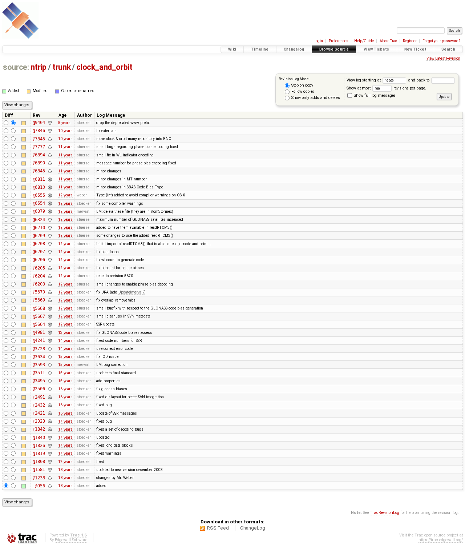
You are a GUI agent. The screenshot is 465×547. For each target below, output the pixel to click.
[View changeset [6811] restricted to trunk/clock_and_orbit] (50, 179)
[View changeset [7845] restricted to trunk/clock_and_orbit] (50, 138)
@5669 (39, 300)
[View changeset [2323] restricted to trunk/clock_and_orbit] (50, 421)
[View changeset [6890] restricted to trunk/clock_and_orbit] (50, 162)
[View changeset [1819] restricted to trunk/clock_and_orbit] (50, 453)
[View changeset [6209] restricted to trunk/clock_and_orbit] (50, 235)
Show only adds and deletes (315, 97)
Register (410, 41)
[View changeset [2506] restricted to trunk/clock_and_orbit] (50, 388)
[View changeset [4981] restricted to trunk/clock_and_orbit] (50, 332)
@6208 (39, 243)
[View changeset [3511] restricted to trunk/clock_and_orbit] (50, 372)
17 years (65, 421)
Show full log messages (374, 95)
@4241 (39, 340)
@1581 (39, 469)
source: (16, 67)
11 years (65, 147)
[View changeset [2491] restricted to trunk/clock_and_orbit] (50, 397)
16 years (65, 389)
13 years (65, 333)
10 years (65, 131)
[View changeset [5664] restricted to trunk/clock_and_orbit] (50, 324)
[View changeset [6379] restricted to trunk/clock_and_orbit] (50, 211)
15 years (65, 357)
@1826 (39, 445)
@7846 (39, 130)
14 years (65, 341)
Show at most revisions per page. (386, 88)
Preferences (338, 41)
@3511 (39, 372)
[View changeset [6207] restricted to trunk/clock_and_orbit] (50, 251)
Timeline (260, 49)
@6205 (39, 268)
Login (318, 41)
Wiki (232, 49)
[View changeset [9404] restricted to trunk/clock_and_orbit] (50, 122)
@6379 (39, 211)
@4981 (39, 332)
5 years (64, 123)
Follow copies (302, 91)
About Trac (388, 41)
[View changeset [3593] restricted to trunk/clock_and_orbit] (50, 364)
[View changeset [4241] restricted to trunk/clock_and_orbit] (50, 340)
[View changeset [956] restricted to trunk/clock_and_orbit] (50, 485)
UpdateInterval (130, 292)
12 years (65, 195)
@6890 (39, 162)
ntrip (38, 67)
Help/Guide (364, 41)
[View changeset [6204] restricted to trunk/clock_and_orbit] (50, 276)
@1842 (39, 429)
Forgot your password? (441, 41)
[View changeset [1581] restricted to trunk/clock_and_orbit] (50, 469)
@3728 (39, 348)
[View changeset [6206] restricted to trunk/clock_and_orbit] (50, 259)
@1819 (39, 453)
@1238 (39, 477)
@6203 (39, 284)
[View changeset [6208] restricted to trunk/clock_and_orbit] (50, 243)
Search (448, 49)
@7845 (39, 138)
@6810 (39, 187)
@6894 (39, 154)
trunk (61, 67)
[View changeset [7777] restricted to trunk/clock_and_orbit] (50, 146)
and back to (419, 80)
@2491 (39, 397)
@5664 (39, 324)
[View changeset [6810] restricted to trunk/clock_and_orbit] (50, 187)
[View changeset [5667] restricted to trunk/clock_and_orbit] (50, 316)
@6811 (39, 179)
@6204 (39, 276)
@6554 (39, 203)
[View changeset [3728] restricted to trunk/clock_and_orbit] (50, 348)
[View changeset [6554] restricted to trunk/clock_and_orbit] (50, 203)
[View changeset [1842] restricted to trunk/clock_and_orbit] (50, 429)
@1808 (39, 461)
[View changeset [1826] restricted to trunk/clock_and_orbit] (50, 445)
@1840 (39, 437)
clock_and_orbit (104, 67)
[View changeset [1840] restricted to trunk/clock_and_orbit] (50, 437)
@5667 (39, 316)
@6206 (39, 259)
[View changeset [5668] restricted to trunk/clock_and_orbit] (50, 308)
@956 (40, 485)
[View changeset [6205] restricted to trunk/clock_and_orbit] (50, 268)
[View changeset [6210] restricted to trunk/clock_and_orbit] (50, 227)
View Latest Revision (443, 58)
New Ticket (415, 49)
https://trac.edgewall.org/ (440, 540)
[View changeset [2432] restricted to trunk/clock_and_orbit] (50, 405)
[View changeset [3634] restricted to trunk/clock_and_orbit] (50, 356)
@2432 (39, 405)
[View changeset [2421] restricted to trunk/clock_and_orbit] (50, 413)
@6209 (39, 235)
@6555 (39, 195)
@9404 (39, 122)
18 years (65, 470)
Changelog (294, 49)
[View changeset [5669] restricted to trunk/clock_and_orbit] (50, 300)
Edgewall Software (71, 540)
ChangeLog (252, 528)
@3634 (39, 356)
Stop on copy (301, 85)
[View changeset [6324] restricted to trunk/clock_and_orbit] (50, 219)
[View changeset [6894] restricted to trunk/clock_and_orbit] (50, 154)
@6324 (39, 219)
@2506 (39, 388)
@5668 (39, 308)
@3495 (39, 380)
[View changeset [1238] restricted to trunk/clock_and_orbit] (50, 477)
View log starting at (364, 80)
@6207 (39, 251)
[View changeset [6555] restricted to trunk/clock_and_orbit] (50, 195)
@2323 (39, 421)
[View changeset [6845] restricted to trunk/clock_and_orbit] (50, 170)
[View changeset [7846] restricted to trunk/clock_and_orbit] (50, 130)
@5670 (39, 292)
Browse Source (334, 49)
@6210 (39, 227)
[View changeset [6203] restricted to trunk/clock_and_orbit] (50, 284)
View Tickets (376, 49)
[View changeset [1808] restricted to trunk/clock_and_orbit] (50, 461)
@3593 (39, 364)
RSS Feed (218, 528)
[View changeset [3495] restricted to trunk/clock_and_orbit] (50, 380)
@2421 (39, 413)
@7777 (39, 146)
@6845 (39, 170)
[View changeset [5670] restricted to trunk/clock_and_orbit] (50, 292)
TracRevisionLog (384, 512)
